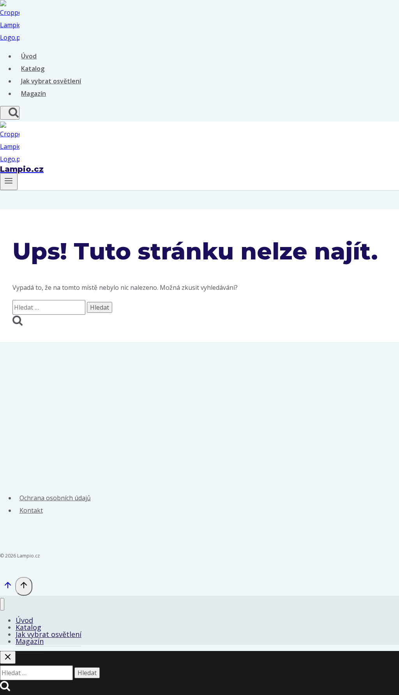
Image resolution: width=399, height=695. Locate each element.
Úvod (29, 56)
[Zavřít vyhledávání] (8, 657)
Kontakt (31, 510)
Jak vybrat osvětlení (51, 81)
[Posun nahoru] (7, 587)
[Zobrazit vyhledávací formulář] (9, 113)
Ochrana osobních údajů (55, 498)
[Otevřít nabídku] (9, 181)
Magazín (33, 93)
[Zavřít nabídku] (2, 604)
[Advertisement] (199, 400)
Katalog (32, 68)
